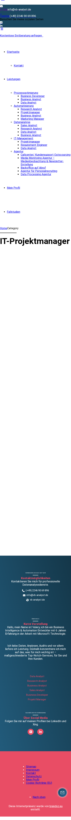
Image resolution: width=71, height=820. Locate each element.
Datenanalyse (22, 122)
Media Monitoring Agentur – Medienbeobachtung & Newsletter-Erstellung (42, 161)
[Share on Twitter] (8, 305)
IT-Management (23, 138)
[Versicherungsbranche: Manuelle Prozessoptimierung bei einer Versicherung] (35, 319)
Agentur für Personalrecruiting (39, 171)
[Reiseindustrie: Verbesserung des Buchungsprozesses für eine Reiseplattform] (35, 397)
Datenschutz (34, 776)
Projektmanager (30, 112)
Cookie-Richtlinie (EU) (39, 783)
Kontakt (19, 65)
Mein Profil (13, 187)
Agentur (18, 151)
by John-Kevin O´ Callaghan (30, 289)
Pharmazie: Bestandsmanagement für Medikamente (35, 276)
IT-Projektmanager (12, 256)
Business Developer (33, 96)
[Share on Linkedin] (14, 305)
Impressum (32, 769)
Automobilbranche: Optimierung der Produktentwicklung (30, 509)
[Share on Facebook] (2, 305)
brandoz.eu (56, 806)
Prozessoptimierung (26, 92)
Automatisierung (24, 105)
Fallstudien (13, 211)
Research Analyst (31, 109)
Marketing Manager (32, 119)
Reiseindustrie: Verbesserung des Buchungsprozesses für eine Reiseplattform (31, 428)
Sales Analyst (29, 125)
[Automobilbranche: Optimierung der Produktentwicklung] (35, 486)
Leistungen (13, 79)
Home (3, 228)
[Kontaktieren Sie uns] (62, 792)
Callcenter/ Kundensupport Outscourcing (45, 154)
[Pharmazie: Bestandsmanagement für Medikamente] (35, 252)
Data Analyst (28, 102)
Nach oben (39, 797)
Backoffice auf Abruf (33, 167)
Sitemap (31, 766)
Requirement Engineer (34, 145)
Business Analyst (31, 99)
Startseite (13, 51)
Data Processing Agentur (36, 174)
